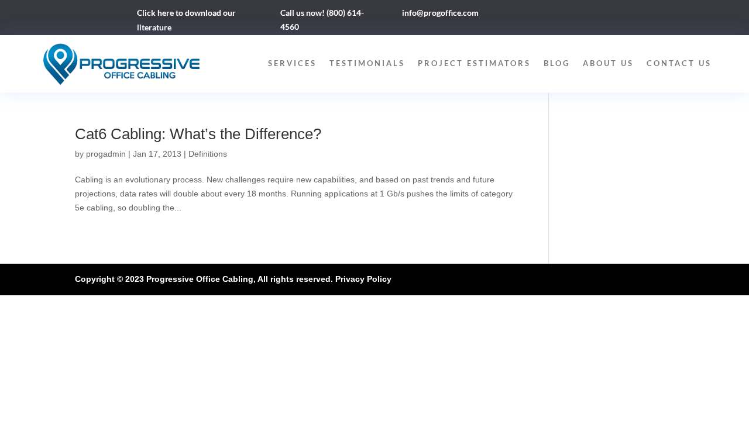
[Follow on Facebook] (533, 15)
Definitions (207, 153)
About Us (608, 63)
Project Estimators (474, 63)
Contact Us (679, 63)
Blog (557, 63)
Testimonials (367, 63)
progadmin (106, 153)
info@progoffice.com (440, 13)
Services (292, 63)
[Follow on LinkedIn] (557, 15)
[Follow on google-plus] (580, 15)
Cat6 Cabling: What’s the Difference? (198, 134)
